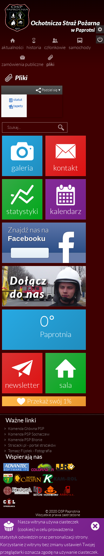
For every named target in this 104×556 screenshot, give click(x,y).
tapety (16, 106)
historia (34, 43)
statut (15, 100)
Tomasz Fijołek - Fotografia (29, 451)
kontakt (65, 153)
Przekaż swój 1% (43, 401)
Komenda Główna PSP (26, 429)
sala (65, 370)
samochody (80, 43)
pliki (50, 60)
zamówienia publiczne (22, 60)
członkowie (55, 43)
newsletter (22, 370)
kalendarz (66, 196)
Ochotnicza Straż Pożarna (65, 26)
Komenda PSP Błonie (25, 440)
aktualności (12, 43)
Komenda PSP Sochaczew (28, 434)
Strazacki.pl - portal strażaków (32, 445)
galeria (22, 153)
